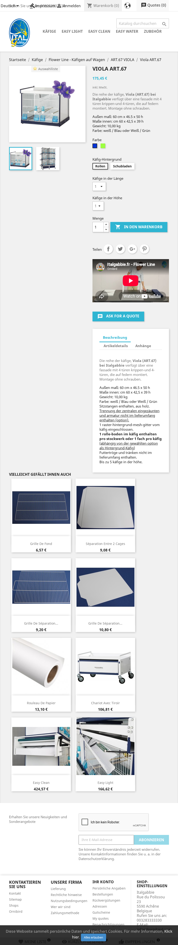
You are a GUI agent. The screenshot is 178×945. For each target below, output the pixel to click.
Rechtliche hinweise (66, 895)
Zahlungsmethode (65, 913)
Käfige (49, 31)
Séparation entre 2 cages (105, 543)
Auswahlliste (48, 69)
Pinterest (144, 249)
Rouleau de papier (41, 703)
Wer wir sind (60, 907)
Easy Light (72, 31)
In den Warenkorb (138, 227)
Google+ (132, 249)
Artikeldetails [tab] (116, 345)
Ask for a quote (118, 316)
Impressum (42, 5)
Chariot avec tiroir (105, 703)
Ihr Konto (103, 881)
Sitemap (15, 899)
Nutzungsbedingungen (69, 901)
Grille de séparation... (41, 623)
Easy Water (127, 31)
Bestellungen (102, 894)
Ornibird (15, 911)
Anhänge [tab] (143, 345)
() (153, 5)
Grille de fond (41, 543)
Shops (14, 905)
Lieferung (58, 888)
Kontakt (15, 893)
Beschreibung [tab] (115, 337)
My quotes (100, 918)
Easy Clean (99, 31)
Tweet (120, 249)
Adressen (99, 906)
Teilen (108, 249)
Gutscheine (101, 912)
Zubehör (153, 31)
